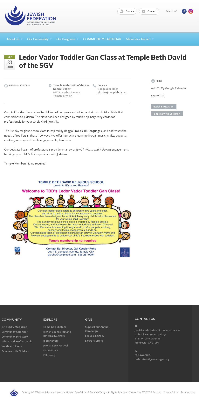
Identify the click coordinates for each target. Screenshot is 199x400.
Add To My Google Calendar (168, 88)
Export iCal (157, 95)
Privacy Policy (170, 392)
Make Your (138, 39)
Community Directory (15, 336)
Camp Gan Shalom (54, 327)
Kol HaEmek (50, 350)
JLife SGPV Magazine (14, 327)
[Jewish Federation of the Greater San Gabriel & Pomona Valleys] (31, 16)
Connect (152, 11)
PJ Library (49, 355)
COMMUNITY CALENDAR (102, 39)
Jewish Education (163, 106)
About (13, 39)
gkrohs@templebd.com (112, 92)
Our (65, 39)
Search (169, 11)
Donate (129, 11)
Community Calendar (15, 331)
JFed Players (50, 340)
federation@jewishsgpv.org (152, 359)
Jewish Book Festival (55, 345)
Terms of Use (188, 392)
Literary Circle (94, 340)
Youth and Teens (12, 346)
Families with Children (166, 113)
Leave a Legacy (94, 336)
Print (159, 80)
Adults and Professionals (17, 341)
